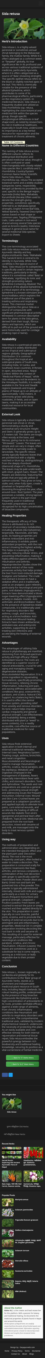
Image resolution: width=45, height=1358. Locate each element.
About (24, 1354)
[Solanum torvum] (8, 1253)
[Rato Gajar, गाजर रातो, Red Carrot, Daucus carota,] (12, 1176)
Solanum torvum (22, 1250)
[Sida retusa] (11, 1103)
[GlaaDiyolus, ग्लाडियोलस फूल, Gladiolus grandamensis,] (33, 1152)
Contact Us (15, 1354)
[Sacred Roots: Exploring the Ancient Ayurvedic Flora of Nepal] (12, 1152)
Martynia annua (21, 1199)
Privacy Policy (17, 1351)
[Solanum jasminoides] (8, 1212)
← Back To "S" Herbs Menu (22, 1057)
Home (7, 1351)
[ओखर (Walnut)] (8, 1294)
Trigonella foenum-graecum (26, 1220)
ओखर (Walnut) (20, 1291)
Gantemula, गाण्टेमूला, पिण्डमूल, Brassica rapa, (32, 1185)
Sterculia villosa (21, 1261)
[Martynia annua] (8, 1202)
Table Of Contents (13, 142)
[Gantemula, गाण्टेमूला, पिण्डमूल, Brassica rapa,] (33, 1176)
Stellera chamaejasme (24, 1230)
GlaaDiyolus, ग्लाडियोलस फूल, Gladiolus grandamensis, (32, 1162)
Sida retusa (11, 1112)
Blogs (31, 1354)
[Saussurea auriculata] (8, 1274)
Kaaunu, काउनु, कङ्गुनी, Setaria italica (26, 1282)
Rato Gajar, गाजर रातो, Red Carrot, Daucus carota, (11, 1185)
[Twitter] (11, 1075)
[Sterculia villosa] (8, 1263)
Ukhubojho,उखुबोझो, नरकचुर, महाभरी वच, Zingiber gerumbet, (28, 1241)
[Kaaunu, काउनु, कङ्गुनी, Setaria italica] (8, 1284)
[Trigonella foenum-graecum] (8, 1223)
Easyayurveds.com (27, 1347)
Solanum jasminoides (24, 1210)
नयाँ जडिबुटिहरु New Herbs (14, 1134)
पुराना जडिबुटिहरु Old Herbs (18, 1126)
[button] (36, 3)
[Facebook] (5, 1075)
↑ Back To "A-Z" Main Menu (22, 1064)
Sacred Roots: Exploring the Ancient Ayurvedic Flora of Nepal (11, 1163)
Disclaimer (36, 1351)
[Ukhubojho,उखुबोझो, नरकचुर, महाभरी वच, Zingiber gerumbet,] (8, 1243)
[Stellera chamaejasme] (8, 1233)
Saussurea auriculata (23, 1271)
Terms (27, 1351)
